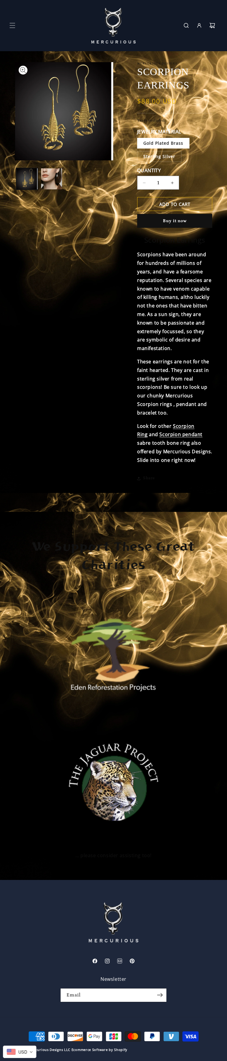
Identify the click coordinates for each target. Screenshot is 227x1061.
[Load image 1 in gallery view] (27, 179)
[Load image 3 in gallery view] (51, 179)
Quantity (149, 170)
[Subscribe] (159, 995)
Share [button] (149, 478)
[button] (12, 25)
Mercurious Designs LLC (49, 1049)
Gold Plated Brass (163, 143)
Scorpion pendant (180, 434)
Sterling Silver (159, 156)
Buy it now (175, 220)
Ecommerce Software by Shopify (99, 1049)
